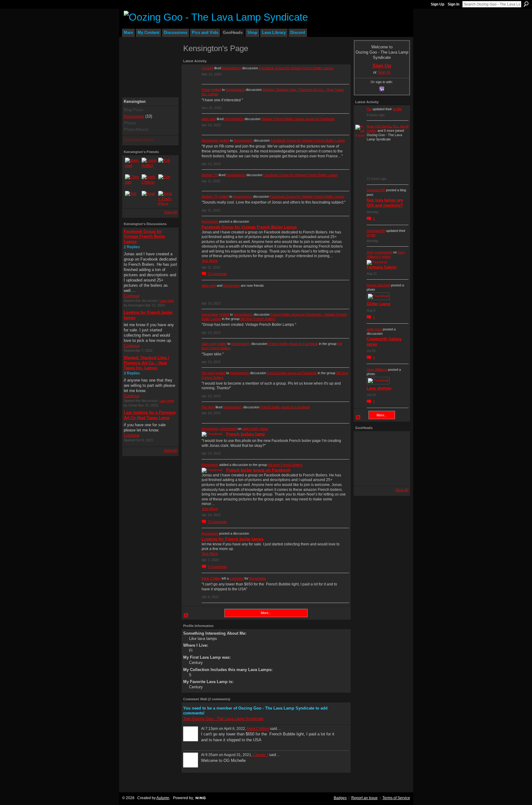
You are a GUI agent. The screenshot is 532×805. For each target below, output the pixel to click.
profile (397, 109)
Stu (369, 109)
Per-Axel (208, 373)
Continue (131, 295)
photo (264, 429)
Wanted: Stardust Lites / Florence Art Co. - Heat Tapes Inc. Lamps (146, 362)
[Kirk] (165, 165)
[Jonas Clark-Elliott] (165, 198)
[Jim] (132, 198)
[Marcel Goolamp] (398, 475)
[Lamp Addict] (149, 165)
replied (216, 89)
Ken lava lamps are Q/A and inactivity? (385, 203)
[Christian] (132, 181)
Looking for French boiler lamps (233, 539)
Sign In (453, 4)
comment (237, 578)
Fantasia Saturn (382, 267)
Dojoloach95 (376, 190)
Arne (370, 252)
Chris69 (207, 68)
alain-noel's (250, 429)
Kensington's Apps (139, 139)
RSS (186, 615)
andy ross (374, 329)
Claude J (260, 755)
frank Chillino (211, 578)
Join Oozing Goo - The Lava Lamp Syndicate (223, 718)
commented (228, 429)
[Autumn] (364, 475)
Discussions (134, 116)
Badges (340, 798)
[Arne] (149, 198)
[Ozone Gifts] (398, 441)
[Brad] (398, 458)
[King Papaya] (364, 441)
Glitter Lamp (378, 303)
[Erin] (165, 181)
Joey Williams (377, 369)
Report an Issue (364, 798)
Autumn (162, 798)
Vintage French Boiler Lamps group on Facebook (298, 119)
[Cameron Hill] (381, 441)
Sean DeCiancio (379, 126)
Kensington (210, 140)
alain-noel (209, 119)
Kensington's (231, 68)
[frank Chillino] (149, 181)
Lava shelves (379, 388)
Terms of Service (396, 798)
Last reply (166, 300)
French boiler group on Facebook (293, 344)
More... (266, 613)
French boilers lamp (245, 434)
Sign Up (437, 4)
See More (210, 261)
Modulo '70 (210, 175)
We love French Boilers (257, 319)
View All (170, 212)
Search (526, 4)
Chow (206, 89)
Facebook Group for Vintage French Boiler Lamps (144, 236)
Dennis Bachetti (378, 285)
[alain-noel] (132, 165)
